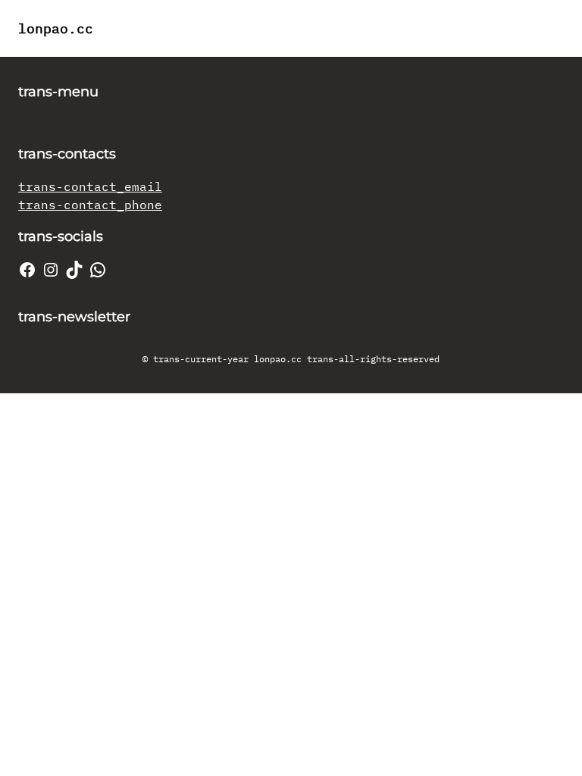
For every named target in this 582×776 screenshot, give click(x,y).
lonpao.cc (55, 28)
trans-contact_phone (90, 204)
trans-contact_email (90, 186)
